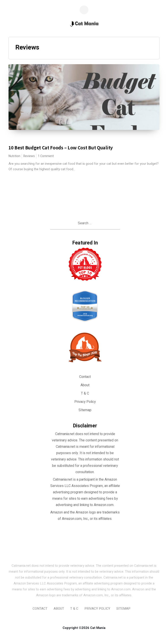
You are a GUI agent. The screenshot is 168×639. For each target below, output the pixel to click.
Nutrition (14, 156)
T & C (85, 393)
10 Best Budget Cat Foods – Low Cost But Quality (61, 147)
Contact (85, 376)
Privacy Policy (85, 401)
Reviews (29, 156)
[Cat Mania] (84, 24)
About (84, 385)
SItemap (85, 410)
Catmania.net (62, 479)
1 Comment (46, 156)
